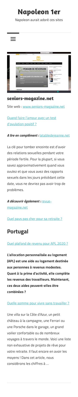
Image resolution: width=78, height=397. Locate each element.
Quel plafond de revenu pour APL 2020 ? (37, 243)
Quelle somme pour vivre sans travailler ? (38, 303)
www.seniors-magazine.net (44, 106)
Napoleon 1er (39, 11)
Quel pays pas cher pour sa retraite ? (34, 218)
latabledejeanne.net (55, 135)
